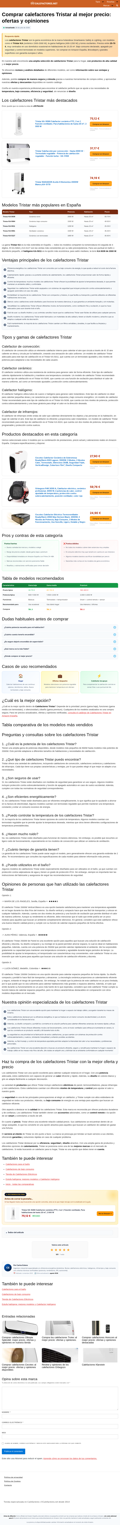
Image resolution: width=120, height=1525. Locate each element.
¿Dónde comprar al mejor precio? (18, 656)
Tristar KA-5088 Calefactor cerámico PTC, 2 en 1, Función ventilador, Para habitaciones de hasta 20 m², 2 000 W (60, 124)
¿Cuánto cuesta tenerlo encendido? (19, 634)
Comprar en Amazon (101, 124)
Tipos (98, 2)
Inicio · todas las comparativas (20, 1184)
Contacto (8, 1485)
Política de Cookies (12, 1481)
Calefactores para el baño (18, 1164)
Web (4, 1433)
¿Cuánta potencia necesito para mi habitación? (24, 627)
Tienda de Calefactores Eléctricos (21, 1174)
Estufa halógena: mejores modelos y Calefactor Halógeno (33, 1179)
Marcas (106, 6)
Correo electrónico (12, 1422)
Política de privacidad (13, 1477)
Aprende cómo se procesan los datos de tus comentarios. (70, 1458)
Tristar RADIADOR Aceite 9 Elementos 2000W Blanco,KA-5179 (56, 183)
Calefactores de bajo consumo (20, 1169)
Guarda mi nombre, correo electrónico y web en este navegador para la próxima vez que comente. (43, 1443)
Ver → (30, 609)
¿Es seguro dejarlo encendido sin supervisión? (23, 642)
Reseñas (110, 2)
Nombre (6, 1412)
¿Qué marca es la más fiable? (16, 649)
